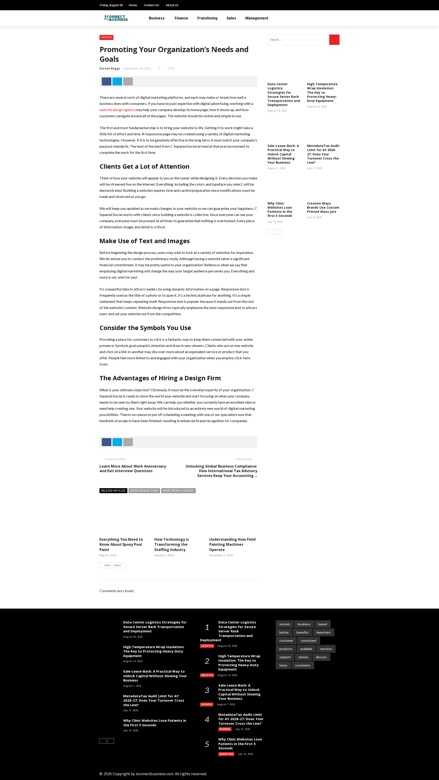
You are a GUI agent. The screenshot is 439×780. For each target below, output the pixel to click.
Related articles (113, 490)
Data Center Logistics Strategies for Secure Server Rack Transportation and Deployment (284, 94)
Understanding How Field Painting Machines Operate (232, 544)
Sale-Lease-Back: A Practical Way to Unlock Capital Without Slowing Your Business (283, 154)
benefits (303, 632)
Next (117, 565)
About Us (172, 5)
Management (256, 18)
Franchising (207, 18)
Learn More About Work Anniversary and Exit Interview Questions (132, 469)
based (322, 624)
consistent (308, 640)
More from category (178, 490)
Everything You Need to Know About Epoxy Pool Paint (121, 544)
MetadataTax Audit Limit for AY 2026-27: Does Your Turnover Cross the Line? (323, 154)
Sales (231, 18)
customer (286, 640)
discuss (321, 657)
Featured (106, 37)
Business (157, 18)
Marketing (226, 754)
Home (133, 5)
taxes (283, 665)
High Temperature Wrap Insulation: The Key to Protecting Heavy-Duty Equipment (322, 92)
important (323, 632)
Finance (181, 18)
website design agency (117, 109)
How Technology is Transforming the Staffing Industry (171, 544)
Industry (207, 675)
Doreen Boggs (109, 68)
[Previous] (271, 231)
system (284, 624)
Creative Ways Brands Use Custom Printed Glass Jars (323, 207)
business (304, 624)
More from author (144, 490)
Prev (107, 565)
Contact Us (151, 5)
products (285, 649)
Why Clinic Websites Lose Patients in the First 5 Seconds (280, 209)
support (285, 657)
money (303, 657)
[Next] (278, 231)
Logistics (207, 645)
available (306, 649)
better (284, 632)
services (326, 649)
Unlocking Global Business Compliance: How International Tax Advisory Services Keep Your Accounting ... (221, 471)
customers (303, 665)
